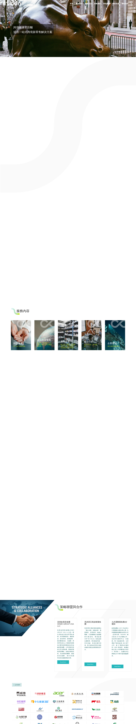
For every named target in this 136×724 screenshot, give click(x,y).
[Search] (131, 3)
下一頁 (134, 26)
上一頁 (1, 26)
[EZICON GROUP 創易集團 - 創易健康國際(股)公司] (12, 3)
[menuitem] (72, 3)
